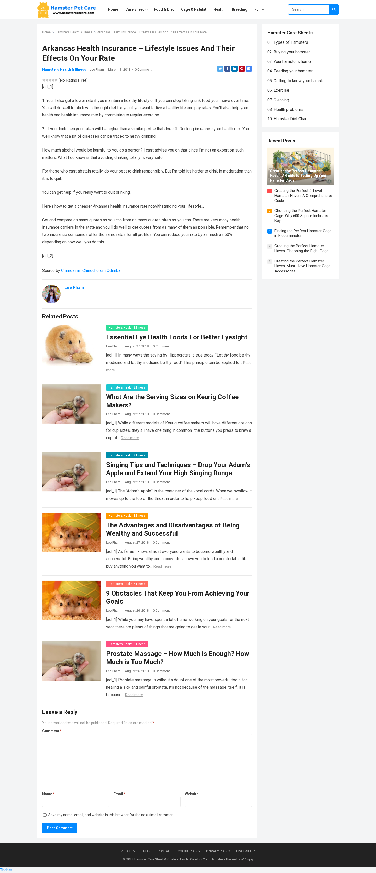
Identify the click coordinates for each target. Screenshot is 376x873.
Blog (147, 851)
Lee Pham (97, 69)
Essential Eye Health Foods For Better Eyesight (176, 337)
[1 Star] (43, 80)
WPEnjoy (247, 859)
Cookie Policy (189, 851)
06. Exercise (278, 90)
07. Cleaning (278, 100)
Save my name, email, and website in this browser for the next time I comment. (111, 815)
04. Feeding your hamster (290, 71)
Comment (52, 731)
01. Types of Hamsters (287, 42)
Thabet (6, 870)
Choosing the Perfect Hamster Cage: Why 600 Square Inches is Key (301, 215)
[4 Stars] (52, 80)
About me (129, 851)
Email (120, 794)
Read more (130, 438)
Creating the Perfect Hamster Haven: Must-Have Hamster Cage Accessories (302, 266)
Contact (165, 851)
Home (46, 32)
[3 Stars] (49, 80)
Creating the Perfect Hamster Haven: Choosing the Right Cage (301, 248)
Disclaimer (245, 851)
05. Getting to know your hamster (296, 80)
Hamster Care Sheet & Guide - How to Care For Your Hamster (178, 859)
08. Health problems (285, 109)
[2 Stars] (46, 80)
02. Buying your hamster (288, 52)
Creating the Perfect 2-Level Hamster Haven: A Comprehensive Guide (303, 195)
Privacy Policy (218, 851)
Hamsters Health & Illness (74, 32)
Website (191, 794)
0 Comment (143, 69)
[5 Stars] (56, 80)
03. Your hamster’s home (289, 61)
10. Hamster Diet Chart (287, 118)
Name (48, 794)
